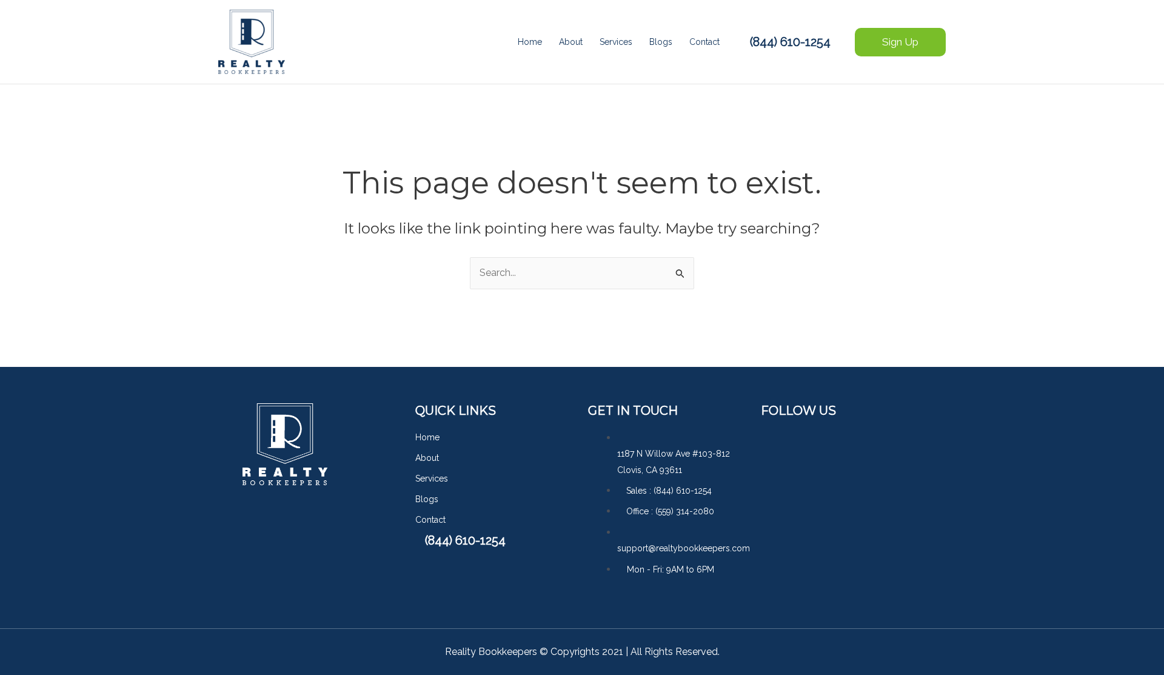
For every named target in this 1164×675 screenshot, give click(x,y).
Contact (704, 42)
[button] (900, 42)
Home (530, 42)
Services (616, 42)
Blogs (660, 42)
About (571, 42)
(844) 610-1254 (790, 42)
